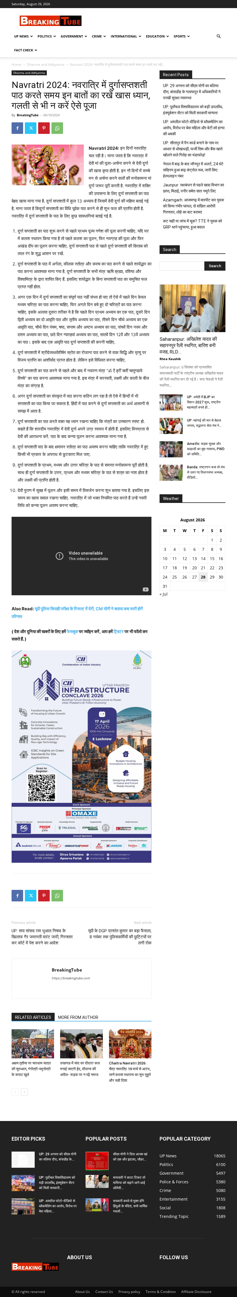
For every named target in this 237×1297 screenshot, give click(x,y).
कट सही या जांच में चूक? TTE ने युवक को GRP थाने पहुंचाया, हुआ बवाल (192, 224)
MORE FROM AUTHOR (78, 1017)
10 (165, 558)
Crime (97, 36)
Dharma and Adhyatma (45, 64)
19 (184, 567)
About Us (82, 1291)
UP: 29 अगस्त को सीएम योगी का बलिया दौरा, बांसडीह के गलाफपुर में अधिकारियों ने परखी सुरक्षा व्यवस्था (192, 91)
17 (165, 567)
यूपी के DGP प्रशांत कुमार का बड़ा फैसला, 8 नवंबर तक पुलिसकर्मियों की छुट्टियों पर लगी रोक (119, 937)
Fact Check (23, 50)
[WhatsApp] (57, 128)
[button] (218, 36)
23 (221, 567)
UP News (21, 36)
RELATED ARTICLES (33, 1017)
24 (165, 577)
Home (16, 64)
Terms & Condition (161, 1291)
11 (174, 558)
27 (194, 577)
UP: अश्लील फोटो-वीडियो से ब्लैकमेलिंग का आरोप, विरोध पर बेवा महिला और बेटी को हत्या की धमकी (194, 127)
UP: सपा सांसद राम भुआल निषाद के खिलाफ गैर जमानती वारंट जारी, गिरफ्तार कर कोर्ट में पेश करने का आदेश (42, 937)
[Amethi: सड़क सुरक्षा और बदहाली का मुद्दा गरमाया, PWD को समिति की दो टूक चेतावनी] (171, 449)
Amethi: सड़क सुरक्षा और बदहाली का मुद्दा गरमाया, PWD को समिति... (206, 449)
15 (212, 558)
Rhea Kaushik (170, 359)
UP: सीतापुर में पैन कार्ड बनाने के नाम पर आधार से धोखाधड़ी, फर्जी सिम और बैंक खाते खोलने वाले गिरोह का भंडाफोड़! (193, 149)
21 (203, 567)
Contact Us (104, 1291)
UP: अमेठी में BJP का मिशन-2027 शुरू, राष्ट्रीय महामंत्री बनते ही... (204, 402)
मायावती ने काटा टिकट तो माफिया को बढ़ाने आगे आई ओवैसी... (129, 1183)
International (124, 36)
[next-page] (24, 1092)
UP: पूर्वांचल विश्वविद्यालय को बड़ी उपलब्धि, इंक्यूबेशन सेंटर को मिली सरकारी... (57, 1183)
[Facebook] (17, 128)
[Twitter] (30, 128)
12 (184, 558)
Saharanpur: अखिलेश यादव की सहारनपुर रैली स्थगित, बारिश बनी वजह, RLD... (188, 345)
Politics (45, 36)
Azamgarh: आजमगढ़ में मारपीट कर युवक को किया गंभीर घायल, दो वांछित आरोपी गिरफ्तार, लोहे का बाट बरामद (193, 206)
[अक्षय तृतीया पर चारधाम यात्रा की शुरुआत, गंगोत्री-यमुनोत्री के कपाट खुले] (33, 1043)
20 (194, 567)
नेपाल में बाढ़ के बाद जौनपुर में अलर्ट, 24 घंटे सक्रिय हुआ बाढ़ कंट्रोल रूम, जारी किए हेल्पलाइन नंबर (193, 170)
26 (184, 577)
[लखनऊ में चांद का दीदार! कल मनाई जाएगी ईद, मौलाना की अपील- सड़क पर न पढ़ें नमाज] (81, 1043)
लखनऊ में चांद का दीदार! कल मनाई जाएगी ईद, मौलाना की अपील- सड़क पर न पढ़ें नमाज (80, 1069)
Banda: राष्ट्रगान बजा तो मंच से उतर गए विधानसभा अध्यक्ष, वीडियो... (206, 472)
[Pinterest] (44, 128)
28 (203, 577)
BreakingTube (28, 115)
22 (212, 567)
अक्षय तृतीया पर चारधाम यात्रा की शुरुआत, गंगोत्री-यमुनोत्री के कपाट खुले (31, 1069)
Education (155, 36)
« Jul (164, 594)
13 (194, 558)
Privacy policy (129, 1291)
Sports (180, 36)
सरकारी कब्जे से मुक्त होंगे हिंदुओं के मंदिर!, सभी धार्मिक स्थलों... (130, 1206)
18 (174, 567)
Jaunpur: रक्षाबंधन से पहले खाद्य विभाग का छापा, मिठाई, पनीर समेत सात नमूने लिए (193, 188)
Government (72, 36)
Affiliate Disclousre (196, 1291)
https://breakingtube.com (71, 978)
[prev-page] (15, 1092)
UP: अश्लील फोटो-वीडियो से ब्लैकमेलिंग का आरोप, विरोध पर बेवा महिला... (58, 1206)
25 (174, 577)
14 (203, 558)
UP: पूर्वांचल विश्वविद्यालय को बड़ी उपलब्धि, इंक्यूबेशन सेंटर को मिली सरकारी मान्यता (193, 109)
